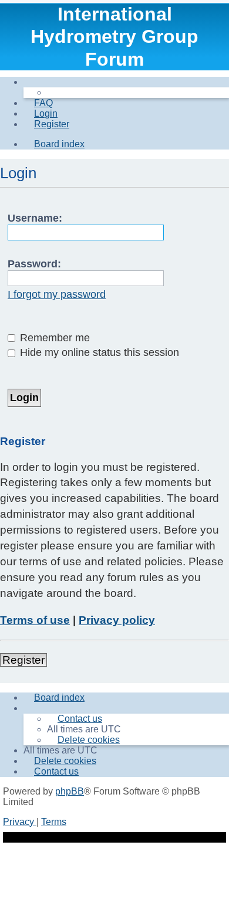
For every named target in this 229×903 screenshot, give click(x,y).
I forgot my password (57, 294)
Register (23, 660)
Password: (34, 264)
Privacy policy (117, 620)
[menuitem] (38, 103)
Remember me (53, 338)
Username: (35, 218)
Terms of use (35, 620)
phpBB (69, 791)
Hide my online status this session (98, 352)
